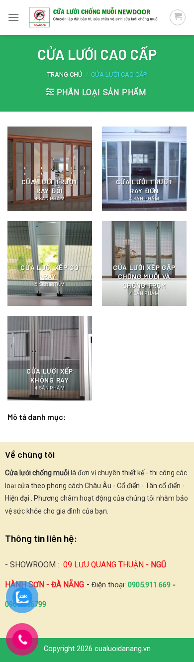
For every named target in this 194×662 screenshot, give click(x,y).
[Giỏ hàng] (178, 17)
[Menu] (13, 17)
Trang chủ (64, 74)
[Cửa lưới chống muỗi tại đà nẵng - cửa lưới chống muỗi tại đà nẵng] (94, 17)
